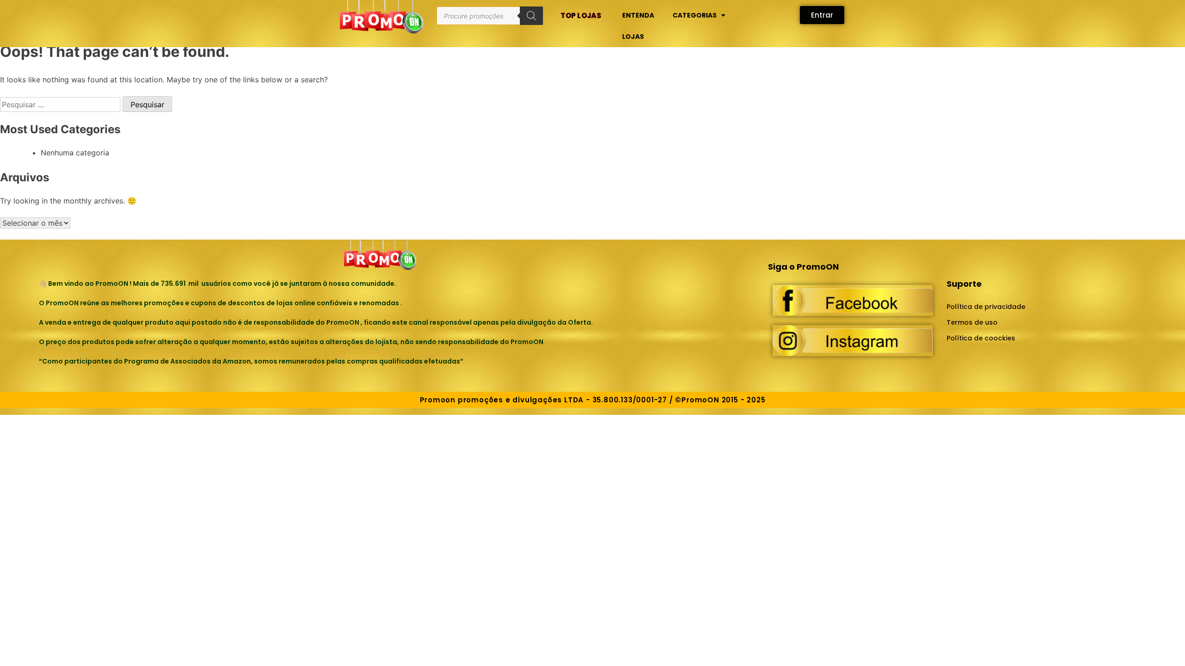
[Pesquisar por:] (61, 104)
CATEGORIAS (695, 15)
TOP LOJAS (581, 15)
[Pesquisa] (531, 15)
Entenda (638, 15)
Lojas (633, 36)
